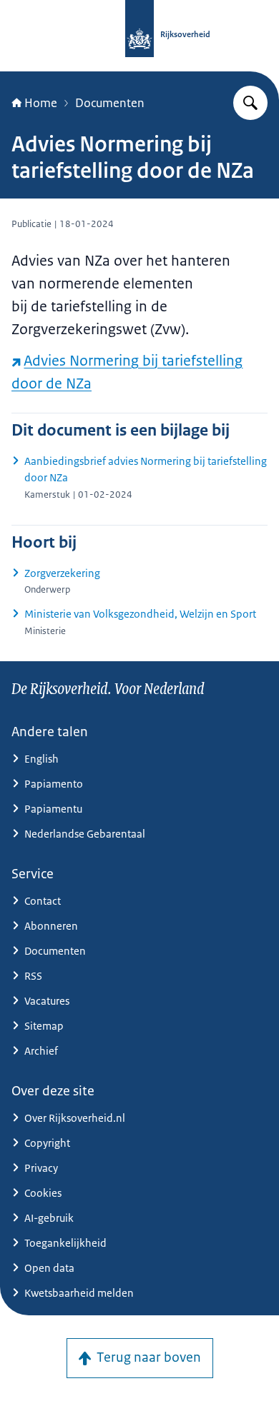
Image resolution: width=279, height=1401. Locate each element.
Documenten (110, 103)
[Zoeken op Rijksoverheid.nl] (250, 103)
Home (40, 103)
